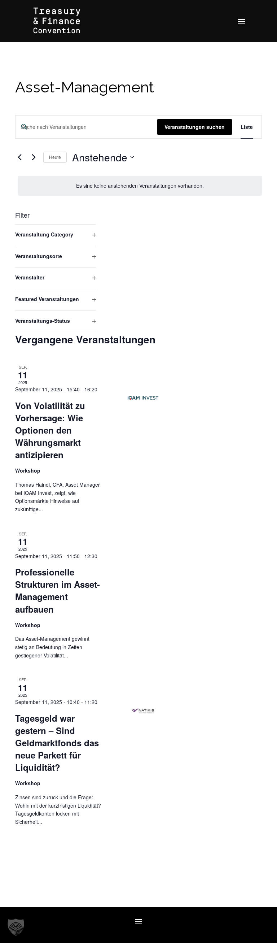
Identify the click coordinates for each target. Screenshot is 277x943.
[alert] (140, 186)
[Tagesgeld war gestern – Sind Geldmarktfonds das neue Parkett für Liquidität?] (143, 710)
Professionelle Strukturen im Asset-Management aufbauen (57, 590)
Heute (55, 157)
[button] (16, 927)
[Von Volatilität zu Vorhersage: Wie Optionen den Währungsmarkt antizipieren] (143, 398)
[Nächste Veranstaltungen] (33, 157)
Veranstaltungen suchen (194, 126)
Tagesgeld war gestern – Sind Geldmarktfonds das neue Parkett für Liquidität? (57, 742)
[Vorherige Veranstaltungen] (19, 157)
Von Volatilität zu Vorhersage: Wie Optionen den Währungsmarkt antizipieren (50, 430)
